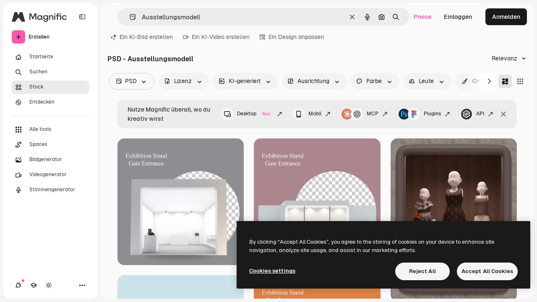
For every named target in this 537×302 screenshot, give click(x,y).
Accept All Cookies (487, 271)
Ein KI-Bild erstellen (146, 37)
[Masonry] (505, 81)
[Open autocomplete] (129, 17)
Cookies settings (272, 270)
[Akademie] (33, 285)
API (480, 113)
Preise (422, 17)
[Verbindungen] (18, 285)
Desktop (254, 113)
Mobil (314, 113)
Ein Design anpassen (296, 37)
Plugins (432, 113)
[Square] (520, 81)
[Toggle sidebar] (82, 16)
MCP (372, 113)
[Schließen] (503, 114)
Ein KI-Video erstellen (221, 37)
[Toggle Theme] (48, 285)
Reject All (422, 271)
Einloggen (458, 17)
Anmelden (506, 17)
